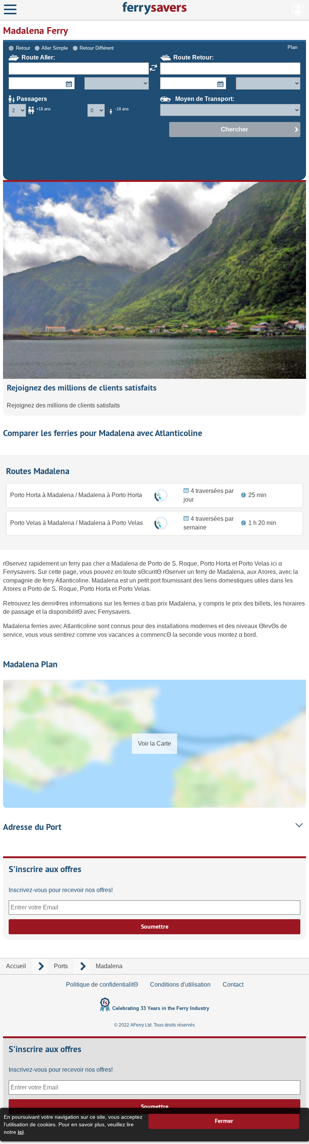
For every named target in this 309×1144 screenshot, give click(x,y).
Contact (233, 984)
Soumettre (154, 926)
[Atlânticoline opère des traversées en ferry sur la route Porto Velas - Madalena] (161, 523)
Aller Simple (54, 48)
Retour (23, 48)
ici (21, 1132)
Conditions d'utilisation (180, 984)
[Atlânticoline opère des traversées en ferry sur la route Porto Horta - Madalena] (161, 495)
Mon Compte (298, 9)
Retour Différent (97, 48)
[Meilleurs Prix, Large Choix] (154, 8)
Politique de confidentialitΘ (102, 984)
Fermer (224, 1121)
